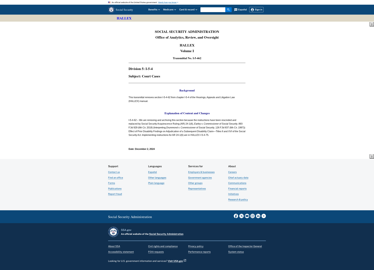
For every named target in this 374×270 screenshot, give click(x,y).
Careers (232, 172)
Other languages (157, 177)
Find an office (115, 177)
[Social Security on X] (241, 217)
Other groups (195, 183)
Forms (111, 183)
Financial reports (237, 188)
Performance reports (199, 251)
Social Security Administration (166, 234)
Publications (115, 188)
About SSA (114, 246)
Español (152, 172)
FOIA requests (156, 251)
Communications (237, 183)
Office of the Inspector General (245, 246)
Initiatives (233, 194)
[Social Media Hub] (264, 217)
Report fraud (115, 194)
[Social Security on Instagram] (252, 217)
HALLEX (124, 18)
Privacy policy (196, 246)
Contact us (114, 172)
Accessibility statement (121, 251)
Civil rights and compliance (163, 246)
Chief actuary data (238, 177)
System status (236, 251)
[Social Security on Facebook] (236, 217)
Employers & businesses (201, 172)
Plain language (156, 183)
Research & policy (238, 199)
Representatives (197, 188)
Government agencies (200, 177)
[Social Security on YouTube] (247, 217)
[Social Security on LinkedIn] (258, 217)
